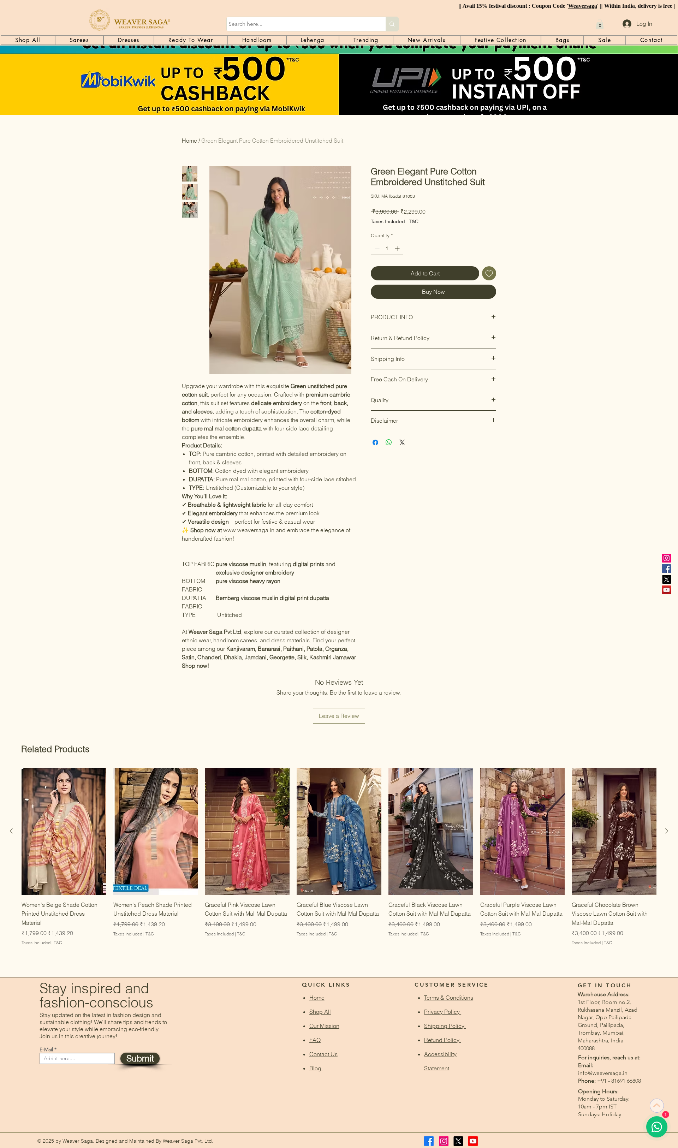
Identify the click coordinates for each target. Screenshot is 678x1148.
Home (189, 140)
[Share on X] (402, 442)
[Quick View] (64, 831)
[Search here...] (392, 24)
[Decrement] (376, 248)
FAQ (315, 1039)
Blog (316, 1068)
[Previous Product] (11, 831)
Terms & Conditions (448, 997)
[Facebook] (666, 568)
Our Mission (324, 1025)
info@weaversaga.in (603, 1073)
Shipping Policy (445, 1025)
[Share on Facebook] (375, 442)
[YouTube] (666, 589)
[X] (666, 579)
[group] (339, 866)
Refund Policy (442, 1039)
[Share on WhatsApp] (389, 442)
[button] (600, 24)
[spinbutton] (387, 248)
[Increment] (397, 248)
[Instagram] (666, 558)
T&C (413, 221)
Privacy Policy (442, 1011)
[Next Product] (666, 831)
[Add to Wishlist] (489, 273)
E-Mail (46, 1049)
